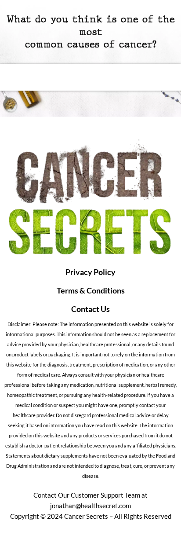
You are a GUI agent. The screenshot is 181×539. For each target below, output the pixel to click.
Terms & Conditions (91, 290)
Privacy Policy (90, 272)
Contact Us (90, 309)
